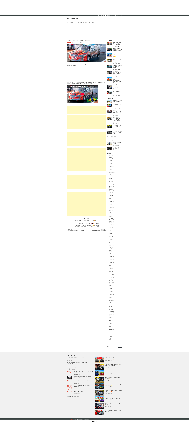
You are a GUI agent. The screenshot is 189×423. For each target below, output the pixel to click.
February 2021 (111, 256)
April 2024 (110, 198)
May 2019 (110, 288)
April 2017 (110, 326)
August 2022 (111, 228)
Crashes (121, 15)
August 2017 (111, 320)
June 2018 (111, 305)
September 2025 (111, 172)
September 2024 (111, 190)
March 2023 (111, 218)
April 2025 (111, 180)
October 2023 (111, 207)
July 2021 (110, 248)
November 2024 (111, 187)
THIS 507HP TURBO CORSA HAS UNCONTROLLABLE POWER (117, 132)
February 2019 (111, 292)
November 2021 (111, 242)
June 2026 (111, 158)
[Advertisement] (94, 7)
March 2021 (111, 254)
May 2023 (110, 215)
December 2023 (111, 204)
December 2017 (111, 314)
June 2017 (111, 323)
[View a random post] (120, 22)
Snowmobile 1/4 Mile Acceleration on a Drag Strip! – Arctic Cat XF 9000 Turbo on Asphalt (83, 381)
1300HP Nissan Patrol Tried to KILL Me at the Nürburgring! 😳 (85, 225)
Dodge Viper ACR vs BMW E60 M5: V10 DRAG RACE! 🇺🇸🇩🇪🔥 (85, 223)
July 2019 (110, 285)
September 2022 (111, 227)
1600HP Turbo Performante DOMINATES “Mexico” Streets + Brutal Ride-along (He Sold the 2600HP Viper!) (117, 119)
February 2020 (111, 274)
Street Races (116, 15)
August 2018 (111, 302)
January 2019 (111, 294)
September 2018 (111, 300)
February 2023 (111, 219)
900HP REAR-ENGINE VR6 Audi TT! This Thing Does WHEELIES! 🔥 (85, 226)
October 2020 (111, 262)
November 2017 (111, 315)
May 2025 (110, 178)
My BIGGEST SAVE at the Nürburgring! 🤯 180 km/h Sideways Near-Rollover (84, 222)
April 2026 (111, 161)
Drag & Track (102, 15)
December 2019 (111, 277)
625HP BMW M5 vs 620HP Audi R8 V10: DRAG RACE (117, 101)
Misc (98, 15)
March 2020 (111, 273)
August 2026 (111, 155)
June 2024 (111, 195)
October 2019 (111, 280)
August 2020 (111, 265)
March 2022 (111, 236)
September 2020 (112, 263)
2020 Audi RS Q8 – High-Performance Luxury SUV (98, 230)
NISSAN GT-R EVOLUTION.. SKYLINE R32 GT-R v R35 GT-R (117, 126)
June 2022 (111, 231)
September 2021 (111, 245)
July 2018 (110, 303)
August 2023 (111, 210)
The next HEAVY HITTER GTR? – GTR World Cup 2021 (111, 138)
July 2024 (110, 193)
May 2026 (110, 160)
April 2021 (110, 253)
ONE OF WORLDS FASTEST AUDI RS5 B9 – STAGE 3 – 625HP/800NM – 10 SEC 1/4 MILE (117, 112)
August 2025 (111, 174)
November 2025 (111, 169)
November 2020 (111, 260)
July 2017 (110, 321)
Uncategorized (111, 342)
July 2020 (111, 267)
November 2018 (111, 297)
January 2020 (111, 276)
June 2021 (111, 250)
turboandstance (74, 42)
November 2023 (111, 206)
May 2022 (110, 233)
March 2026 (111, 163)
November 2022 (111, 224)
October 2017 (111, 317)
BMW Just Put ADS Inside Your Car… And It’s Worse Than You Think (117, 87)
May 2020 (110, 270)
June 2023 (111, 213)
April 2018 (110, 308)
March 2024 (111, 199)
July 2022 (110, 230)
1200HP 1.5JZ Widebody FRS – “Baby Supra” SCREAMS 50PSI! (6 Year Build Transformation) (76, 396)
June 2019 (111, 286)
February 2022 (111, 238)
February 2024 (111, 201)
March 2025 (111, 181)
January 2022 (111, 239)
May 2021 (110, 251)
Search (108, 346)
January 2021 (111, 257)
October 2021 (111, 244)
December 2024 (111, 186)
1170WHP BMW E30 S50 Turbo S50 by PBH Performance (117, 148)
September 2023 (111, 209)
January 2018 (111, 312)
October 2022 (111, 225)
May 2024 (110, 196)
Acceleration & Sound (109, 15)
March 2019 (111, 291)
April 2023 (111, 216)
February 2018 (111, 311)
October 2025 (111, 170)
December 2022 (111, 222)
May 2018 (110, 306)
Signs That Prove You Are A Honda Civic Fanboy (117, 143)
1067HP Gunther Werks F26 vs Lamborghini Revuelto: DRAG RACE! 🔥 (84, 220)
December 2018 (111, 295)
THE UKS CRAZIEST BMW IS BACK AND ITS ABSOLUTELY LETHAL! (117, 106)
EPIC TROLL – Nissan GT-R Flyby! (79, 391)
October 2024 (111, 189)
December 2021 (111, 241)
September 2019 (111, 282)
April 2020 (111, 271)
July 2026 (111, 157)
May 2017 (110, 324)
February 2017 (111, 329)
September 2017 (111, 318)
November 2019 (111, 279)
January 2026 (111, 166)
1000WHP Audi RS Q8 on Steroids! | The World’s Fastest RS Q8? (117, 93)
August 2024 (111, 192)
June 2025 (111, 177)
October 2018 (111, 299)
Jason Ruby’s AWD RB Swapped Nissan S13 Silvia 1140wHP (75, 230)
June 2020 (111, 268)
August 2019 (111, 283)
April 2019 (110, 289)
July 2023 (110, 212)
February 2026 (111, 164)
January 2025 (111, 184)
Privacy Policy (94, 421)
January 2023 (111, 221)
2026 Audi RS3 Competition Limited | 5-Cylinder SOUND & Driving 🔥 (117, 73)
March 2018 (111, 309)
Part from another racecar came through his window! (82, 376)
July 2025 (110, 175)
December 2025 (111, 167)
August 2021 (111, 247)
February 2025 (111, 183)
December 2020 (111, 259)
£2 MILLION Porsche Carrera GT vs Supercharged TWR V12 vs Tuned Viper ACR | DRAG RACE (117, 80)
